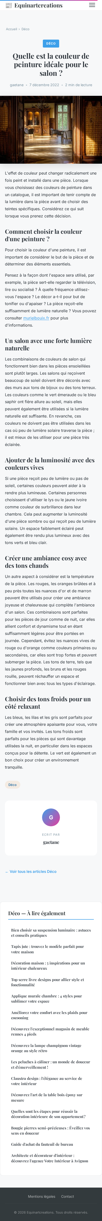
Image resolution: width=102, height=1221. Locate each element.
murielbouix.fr (36, 317)
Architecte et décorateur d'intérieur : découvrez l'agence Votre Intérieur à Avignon (49, 1158)
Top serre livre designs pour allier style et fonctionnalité (47, 982)
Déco (25, 29)
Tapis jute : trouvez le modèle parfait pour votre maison (47, 949)
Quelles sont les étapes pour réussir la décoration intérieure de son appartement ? (48, 1114)
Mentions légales (41, 1196)
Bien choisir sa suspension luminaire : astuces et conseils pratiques (51, 933)
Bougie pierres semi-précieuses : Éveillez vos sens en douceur (50, 1130)
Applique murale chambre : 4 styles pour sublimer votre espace (46, 998)
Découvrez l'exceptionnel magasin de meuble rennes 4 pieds (50, 1031)
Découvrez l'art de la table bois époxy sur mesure (46, 1097)
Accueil (11, 29)
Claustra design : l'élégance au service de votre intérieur (46, 1081)
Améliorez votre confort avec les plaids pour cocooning (49, 1015)
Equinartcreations (34, 5)
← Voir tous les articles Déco (30, 871)
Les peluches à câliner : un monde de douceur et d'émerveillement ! (50, 1064)
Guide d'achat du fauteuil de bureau (42, 1144)
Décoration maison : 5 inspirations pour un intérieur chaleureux (48, 966)
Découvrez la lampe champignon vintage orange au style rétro (46, 1048)
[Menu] (92, 5)
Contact (67, 1196)
